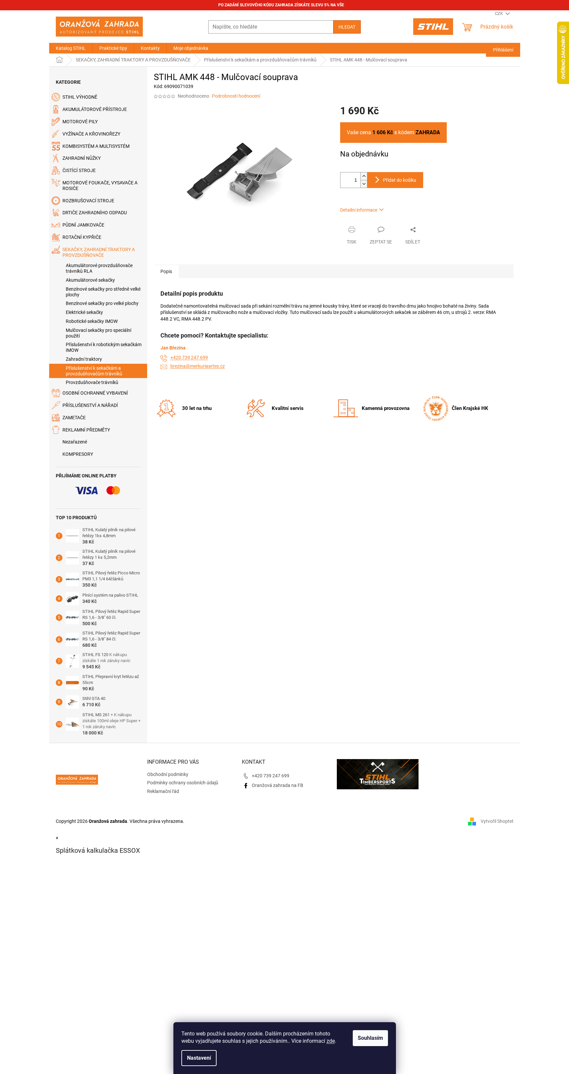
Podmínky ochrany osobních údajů (182, 782)
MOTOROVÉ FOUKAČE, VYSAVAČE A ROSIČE (100, 185)
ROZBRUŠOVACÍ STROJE (88, 200)
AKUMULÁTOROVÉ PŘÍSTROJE (94, 109)
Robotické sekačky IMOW (92, 321)
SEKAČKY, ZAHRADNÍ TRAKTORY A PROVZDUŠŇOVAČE (98, 252)
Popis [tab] (166, 271)
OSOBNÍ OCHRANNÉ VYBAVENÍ (95, 393)
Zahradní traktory (84, 359)
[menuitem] (70, 48)
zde (331, 1041)
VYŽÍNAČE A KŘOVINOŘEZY (91, 134)
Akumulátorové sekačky (90, 280)
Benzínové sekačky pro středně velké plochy (103, 291)
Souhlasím (370, 1038)
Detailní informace (358, 210)
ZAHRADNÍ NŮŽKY (81, 158)
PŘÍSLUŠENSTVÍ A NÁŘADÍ (90, 405)
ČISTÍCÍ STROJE (79, 170)
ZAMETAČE (74, 417)
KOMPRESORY (77, 454)
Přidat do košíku (399, 180)
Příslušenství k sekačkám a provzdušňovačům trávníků (94, 370)
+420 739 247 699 (189, 357)
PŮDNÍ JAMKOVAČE (83, 225)
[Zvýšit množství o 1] (363, 176)
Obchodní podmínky (167, 774)
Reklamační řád (163, 791)
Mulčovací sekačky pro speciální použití (98, 333)
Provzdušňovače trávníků (92, 382)
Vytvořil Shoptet (497, 821)
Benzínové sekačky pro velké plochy (102, 303)
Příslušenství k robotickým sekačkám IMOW (104, 347)
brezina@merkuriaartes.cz (197, 366)
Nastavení (199, 1058)
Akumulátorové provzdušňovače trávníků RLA (99, 268)
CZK (499, 13)
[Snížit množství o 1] (363, 184)
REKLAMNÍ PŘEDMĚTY (86, 430)
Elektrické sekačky (84, 312)
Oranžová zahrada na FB (277, 785)
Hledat (346, 27)
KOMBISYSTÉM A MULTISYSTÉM (96, 146)
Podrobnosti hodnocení (236, 96)
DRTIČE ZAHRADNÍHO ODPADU (94, 212)
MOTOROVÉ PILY (80, 121)
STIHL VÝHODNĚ (79, 97)
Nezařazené (74, 441)
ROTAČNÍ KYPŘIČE (81, 237)
